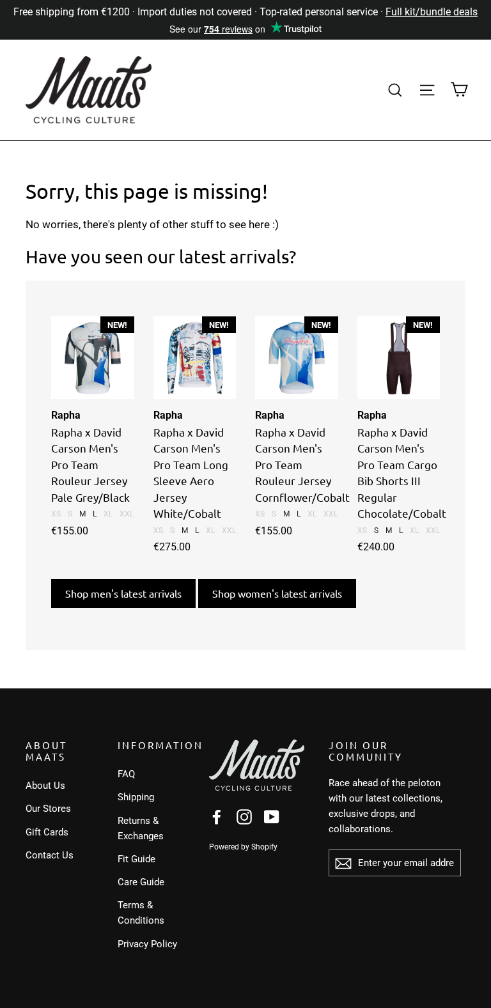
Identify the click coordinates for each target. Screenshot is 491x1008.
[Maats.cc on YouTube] (271, 816)
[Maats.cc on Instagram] (244, 816)
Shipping (136, 797)
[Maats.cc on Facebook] (216, 816)
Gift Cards (47, 832)
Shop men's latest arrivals (123, 593)
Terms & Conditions (141, 912)
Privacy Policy (147, 944)
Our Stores (48, 808)
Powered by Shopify (243, 846)
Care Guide (141, 882)
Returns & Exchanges (141, 828)
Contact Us (50, 855)
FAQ (126, 774)
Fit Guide (136, 859)
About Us (45, 785)
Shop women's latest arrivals (277, 593)
